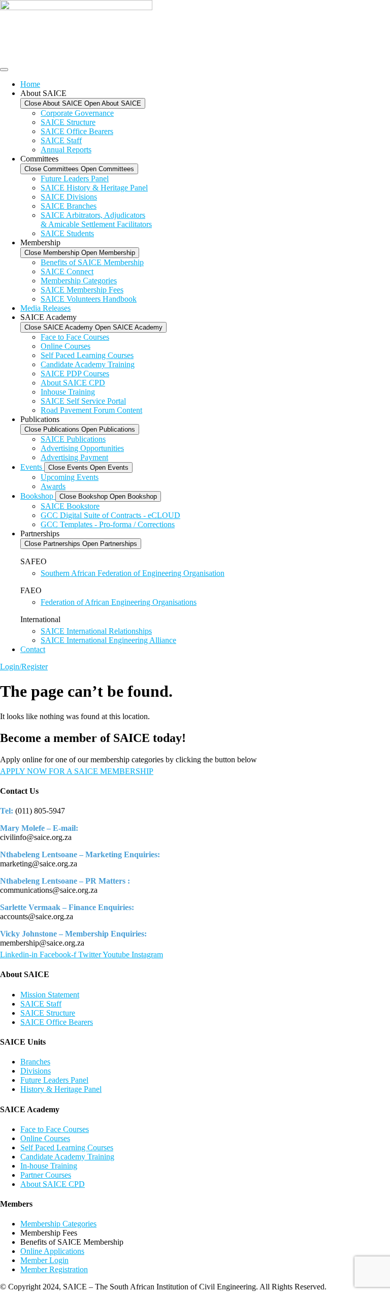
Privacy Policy (353, 1286)
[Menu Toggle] (4, 69)
